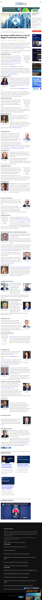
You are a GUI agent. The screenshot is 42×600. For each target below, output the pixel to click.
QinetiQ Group (12, 78)
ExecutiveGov (7, 544)
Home (3, 30)
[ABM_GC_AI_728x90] (21, 9)
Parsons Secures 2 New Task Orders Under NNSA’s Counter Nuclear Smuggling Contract (20, 570)
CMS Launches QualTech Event (9, 550)
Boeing (11, 183)
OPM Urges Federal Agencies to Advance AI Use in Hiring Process (16, 565)
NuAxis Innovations (4, 199)
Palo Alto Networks (13, 336)
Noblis (5, 351)
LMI (13, 283)
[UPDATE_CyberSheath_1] (33, 593)
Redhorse (18, 56)
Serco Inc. (13, 320)
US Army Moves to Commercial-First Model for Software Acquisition (16, 553)
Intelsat (14, 169)
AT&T (10, 402)
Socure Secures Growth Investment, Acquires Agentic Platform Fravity (7, 466)
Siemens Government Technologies (23, 220)
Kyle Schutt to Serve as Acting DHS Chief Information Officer (15, 546)
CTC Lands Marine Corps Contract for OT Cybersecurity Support (16, 577)
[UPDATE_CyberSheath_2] (36, 69)
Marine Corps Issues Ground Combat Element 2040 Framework (16, 562)
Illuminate (11, 430)
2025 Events (23, 542)
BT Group (2, 100)
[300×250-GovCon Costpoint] (36, 40)
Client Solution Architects (16, 233)
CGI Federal (9, 419)
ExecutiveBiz (7, 567)
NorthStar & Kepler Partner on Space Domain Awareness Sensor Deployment (18, 589)
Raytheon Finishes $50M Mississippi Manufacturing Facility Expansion (17, 573)
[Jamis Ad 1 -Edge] (36, 83)
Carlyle (24, 369)
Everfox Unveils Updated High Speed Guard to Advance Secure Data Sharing (18, 585)
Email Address (34, 27)
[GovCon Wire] (21, 3)
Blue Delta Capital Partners (17, 60)
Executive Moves (9, 30)
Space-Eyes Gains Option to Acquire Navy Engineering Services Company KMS (8, 487)
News (25, 40)
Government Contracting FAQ (14, 542)
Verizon (14, 115)
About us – (6, 542)
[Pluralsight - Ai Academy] (36, 55)
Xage (17, 301)
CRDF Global (16, 218)
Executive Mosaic (18, 47)
